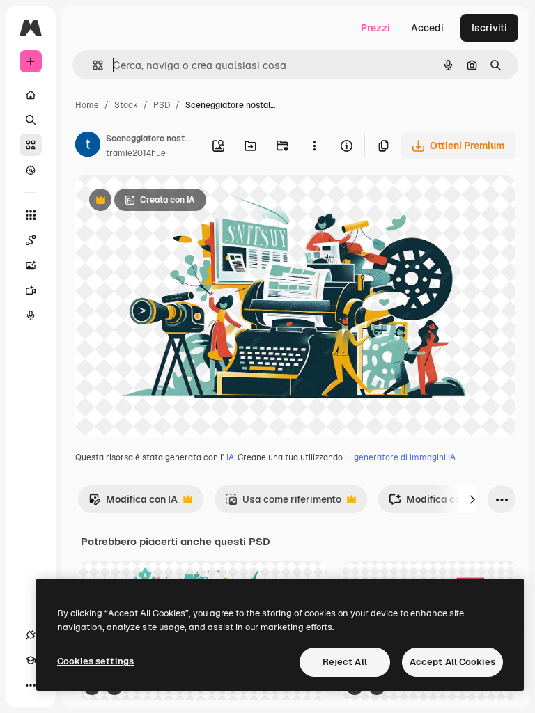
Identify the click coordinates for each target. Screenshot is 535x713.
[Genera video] (31, 290)
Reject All (345, 662)
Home (87, 105)
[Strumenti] (31, 215)
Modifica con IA (133, 503)
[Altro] (31, 685)
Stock (126, 105)
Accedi (427, 28)
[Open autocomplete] (92, 65)
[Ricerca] (31, 120)
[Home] (31, 95)
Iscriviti (489, 28)
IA (230, 457)
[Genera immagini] (31, 265)
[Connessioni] (31, 635)
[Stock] (31, 145)
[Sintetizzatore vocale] (31, 315)
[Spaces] (31, 240)
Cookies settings (95, 661)
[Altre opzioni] (314, 145)
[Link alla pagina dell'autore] (87, 146)
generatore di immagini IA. (405, 457)
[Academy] (31, 660)
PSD (161, 105)
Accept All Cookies (452, 662)
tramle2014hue (136, 153)
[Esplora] (31, 170)
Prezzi (375, 28)
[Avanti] (472, 499)
